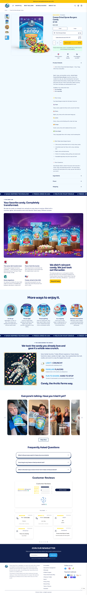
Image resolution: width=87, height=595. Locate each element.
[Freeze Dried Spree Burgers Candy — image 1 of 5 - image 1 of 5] (7, 16)
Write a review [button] (62, 489)
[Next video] (82, 417)
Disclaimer (46, 588)
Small (60, 28)
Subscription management (49, 567)
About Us (52, 5)
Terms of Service (47, 586)
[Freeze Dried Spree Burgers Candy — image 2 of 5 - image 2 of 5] (7, 22)
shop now (43, 440)
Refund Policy (47, 584)
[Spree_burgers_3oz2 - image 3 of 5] (7, 27)
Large (75, 28)
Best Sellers (29, 5)
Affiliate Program (47, 572)
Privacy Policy (53, 558)
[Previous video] (5, 417)
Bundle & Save (41, 5)
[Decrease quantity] (54, 43)
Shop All (18, 5)
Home (6, 10)
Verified (43, 504)
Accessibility (46, 565)
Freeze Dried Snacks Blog (49, 574)
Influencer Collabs (48, 577)
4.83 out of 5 (27, 489)
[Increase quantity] (60, 43)
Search (45, 579)
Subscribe (53, 555)
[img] (22, 515)
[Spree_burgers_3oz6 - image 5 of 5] (7, 37)
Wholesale (46, 570)
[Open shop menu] (13, 5)
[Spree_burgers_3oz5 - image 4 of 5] (7, 32)
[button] (56, 14)
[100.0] (43, 499)
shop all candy (55, 281)
